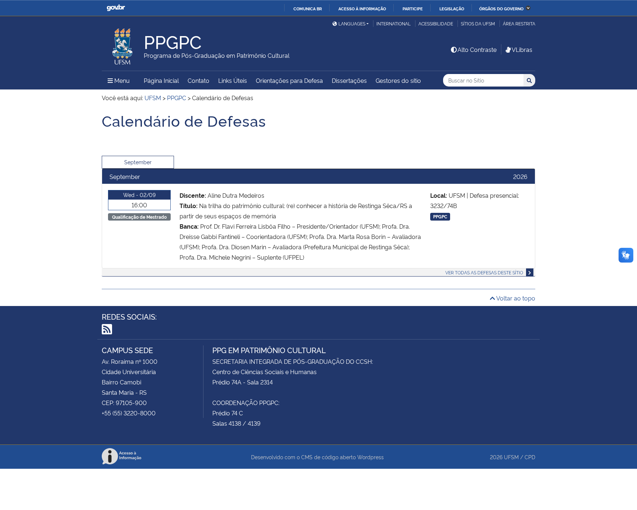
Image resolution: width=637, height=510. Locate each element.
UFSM (511, 456)
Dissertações (349, 80)
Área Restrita (519, 23)
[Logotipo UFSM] (123, 45)
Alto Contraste (477, 49)
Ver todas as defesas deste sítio (484, 272)
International (393, 23)
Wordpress (370, 456)
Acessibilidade (435, 23)
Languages (351, 23)
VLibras (522, 49)
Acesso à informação (362, 8)
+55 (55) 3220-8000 (129, 413)
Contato (198, 80)
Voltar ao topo (515, 298)
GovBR (116, 7)
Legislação (451, 8)
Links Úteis (232, 80)
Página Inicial (161, 80)
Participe (413, 8)
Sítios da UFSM (478, 23)
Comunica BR (307, 8)
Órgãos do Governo (501, 8)
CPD (530, 456)
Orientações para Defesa (289, 80)
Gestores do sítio (398, 80)
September (138, 161)
